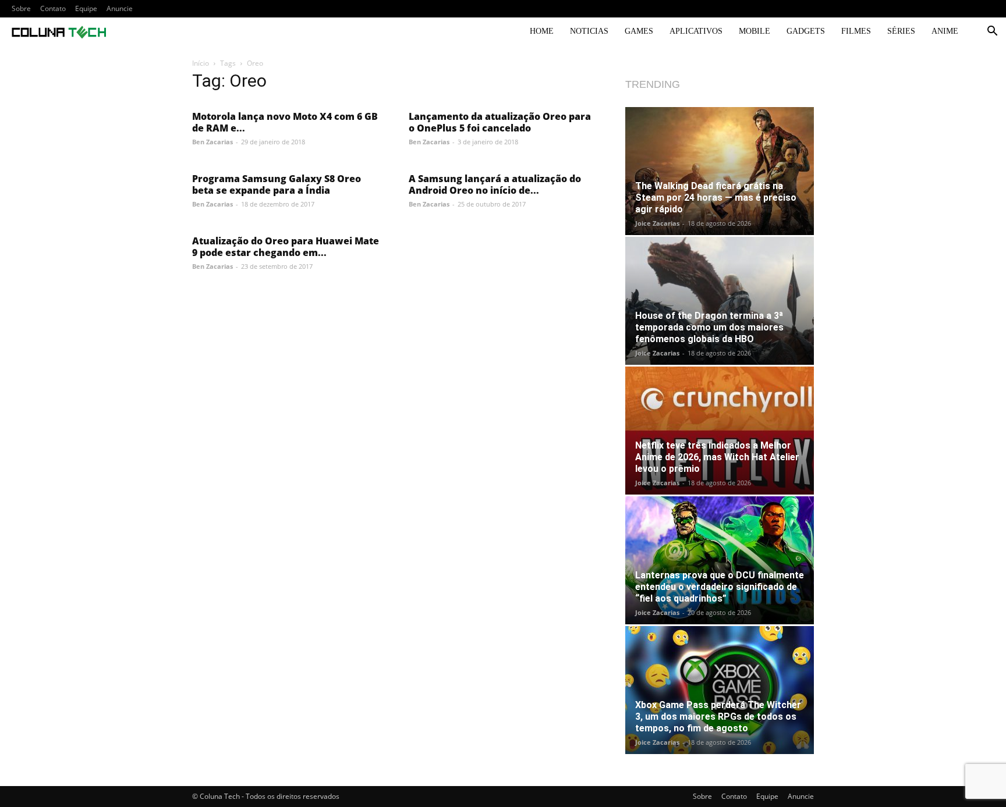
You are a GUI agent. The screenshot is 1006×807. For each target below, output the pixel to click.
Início (200, 63)
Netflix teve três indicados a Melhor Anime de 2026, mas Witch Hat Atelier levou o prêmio (717, 457)
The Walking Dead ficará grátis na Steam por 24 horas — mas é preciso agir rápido (715, 197)
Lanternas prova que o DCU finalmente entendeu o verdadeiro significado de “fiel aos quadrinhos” (719, 587)
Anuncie (120, 8)
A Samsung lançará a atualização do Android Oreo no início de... (495, 184)
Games (639, 31)
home (542, 31)
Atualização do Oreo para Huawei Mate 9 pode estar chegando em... (285, 246)
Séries (901, 31)
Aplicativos (696, 31)
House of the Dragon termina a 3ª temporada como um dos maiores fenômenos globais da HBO (709, 327)
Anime (944, 31)
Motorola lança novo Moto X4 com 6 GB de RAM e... (285, 122)
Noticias (589, 31)
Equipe (86, 8)
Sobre (21, 8)
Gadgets (806, 31)
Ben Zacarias (212, 141)
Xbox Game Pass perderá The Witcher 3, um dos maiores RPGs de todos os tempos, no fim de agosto (718, 716)
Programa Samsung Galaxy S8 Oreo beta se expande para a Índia (276, 184)
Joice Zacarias (657, 223)
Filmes (856, 31)
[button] (992, 32)
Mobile (754, 31)
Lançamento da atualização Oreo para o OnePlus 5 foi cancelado (500, 122)
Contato (53, 8)
